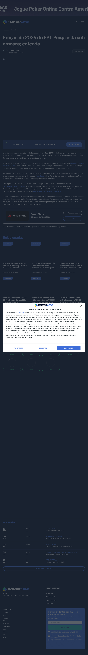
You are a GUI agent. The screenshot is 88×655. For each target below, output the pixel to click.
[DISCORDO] (81, 306)
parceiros (21, 312)
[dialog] (44, 327)
